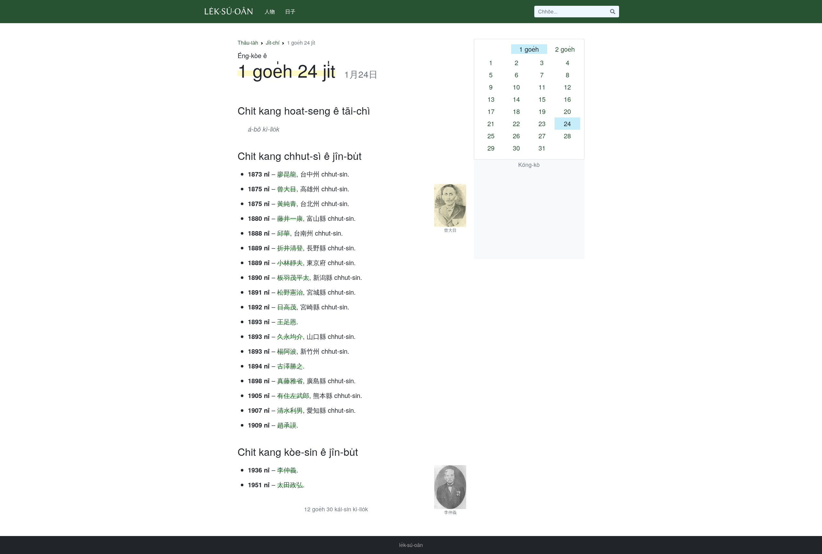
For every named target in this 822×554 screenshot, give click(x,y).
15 (542, 99)
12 (567, 86)
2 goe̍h (565, 49)
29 (490, 147)
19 (542, 111)
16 (567, 99)
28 (567, 135)
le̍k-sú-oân (411, 545)
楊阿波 (286, 351)
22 (516, 123)
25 (490, 135)
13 (490, 99)
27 (542, 135)
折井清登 (290, 247)
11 (542, 86)
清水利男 (290, 410)
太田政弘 (290, 484)
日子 (290, 11)
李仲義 (286, 469)
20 (567, 111)
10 (516, 86)
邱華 (283, 233)
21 (490, 123)
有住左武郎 (293, 395)
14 (516, 99)
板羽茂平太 (293, 277)
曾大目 (286, 188)
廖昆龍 (286, 173)
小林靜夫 (290, 262)
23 (542, 123)
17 (490, 111)
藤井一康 (290, 218)
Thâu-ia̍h (248, 42)
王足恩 (286, 321)
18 (516, 111)
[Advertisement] (529, 214)
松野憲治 (290, 292)
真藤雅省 (290, 380)
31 (542, 147)
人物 (270, 11)
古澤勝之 (290, 365)
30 (516, 147)
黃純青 (286, 203)
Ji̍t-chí (272, 42)
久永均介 (290, 336)
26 (516, 135)
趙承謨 (286, 424)
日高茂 (286, 306)
